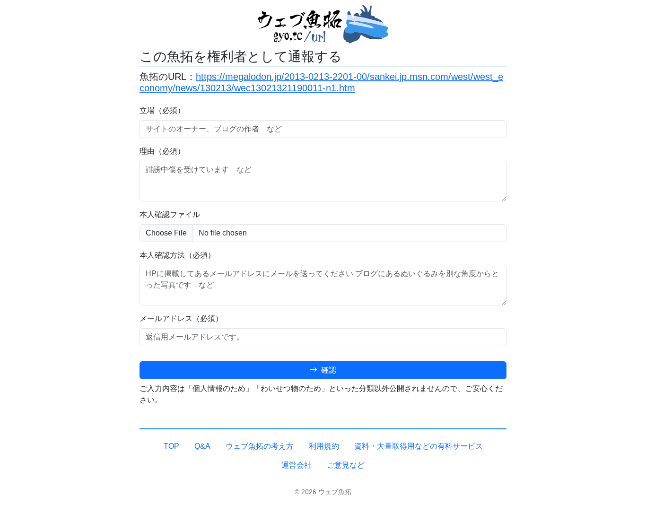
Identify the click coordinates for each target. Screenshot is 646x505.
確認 (327, 370)
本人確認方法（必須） (177, 255)
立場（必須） (162, 110)
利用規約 (324, 446)
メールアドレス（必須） (181, 318)
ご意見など (346, 465)
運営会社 (296, 465)
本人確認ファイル (170, 214)
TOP (171, 446)
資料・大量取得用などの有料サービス (418, 446)
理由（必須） (162, 151)
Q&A (202, 446)
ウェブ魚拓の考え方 (260, 446)
